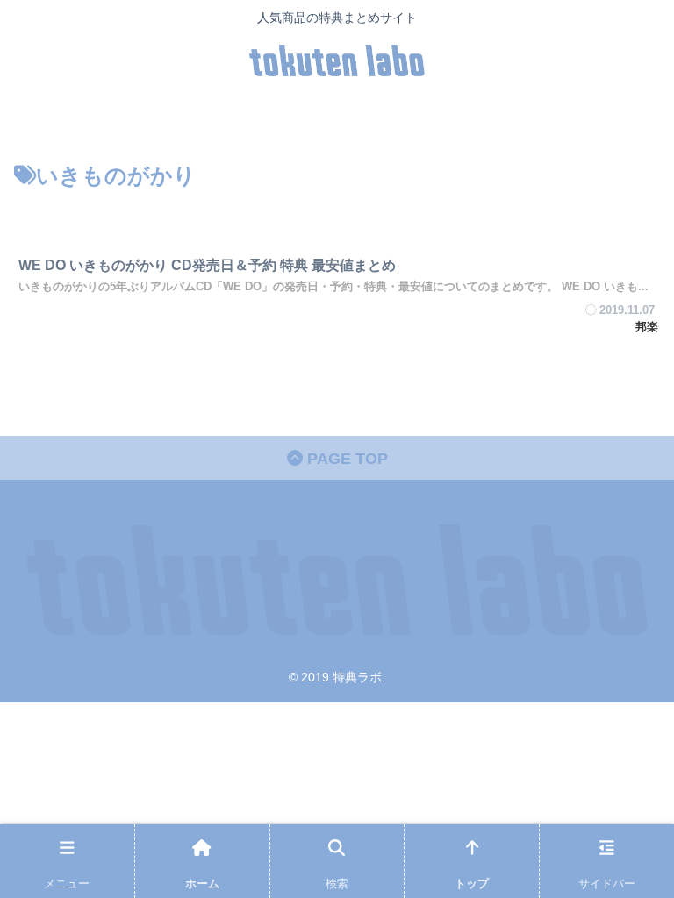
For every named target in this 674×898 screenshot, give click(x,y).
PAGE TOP (345, 458)
